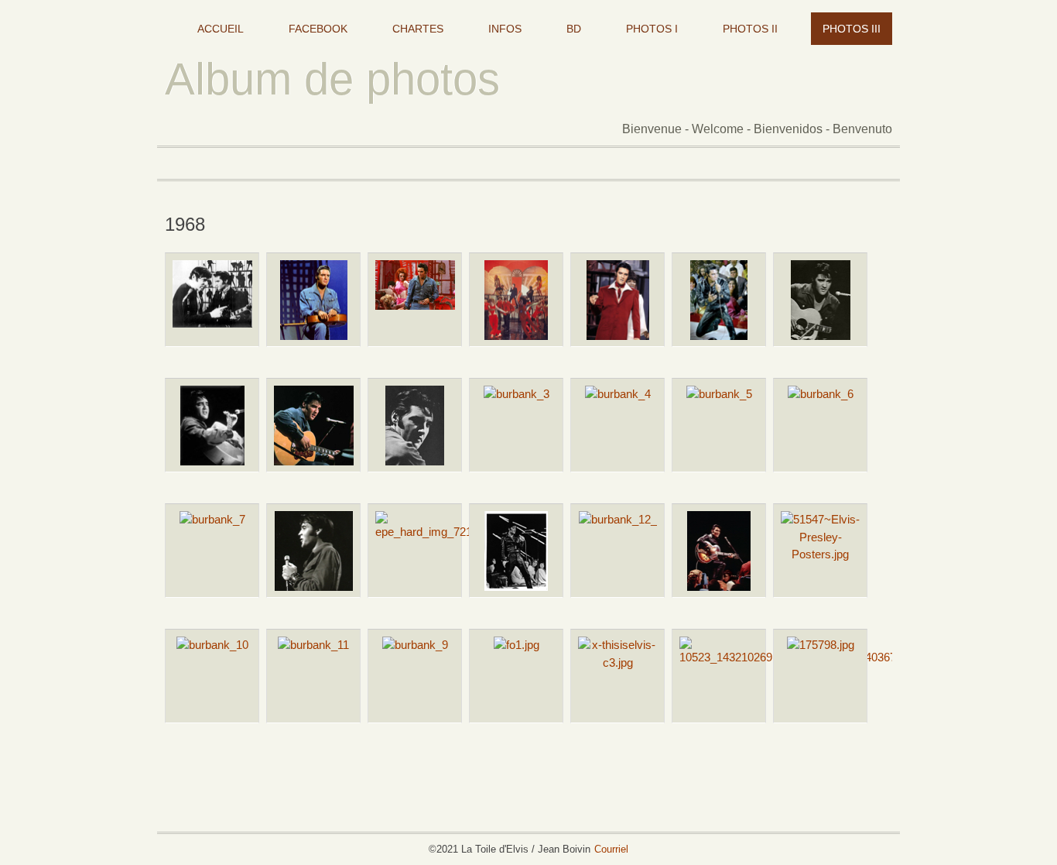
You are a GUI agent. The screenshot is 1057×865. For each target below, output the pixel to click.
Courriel (611, 849)
